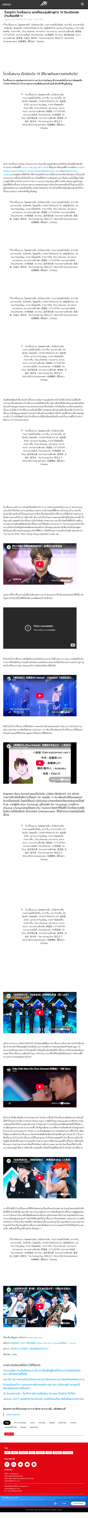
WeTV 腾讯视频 (28, 1343)
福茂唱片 (15, 1343)
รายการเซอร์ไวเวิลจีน (11, 1427)
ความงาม (23, 1453)
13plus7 (40, 1343)
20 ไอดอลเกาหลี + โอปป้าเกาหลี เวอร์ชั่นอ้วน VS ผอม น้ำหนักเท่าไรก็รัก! (39, 1394)
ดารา (32, 1453)
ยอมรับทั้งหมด (78, 1503)
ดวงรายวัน (67, 1453)
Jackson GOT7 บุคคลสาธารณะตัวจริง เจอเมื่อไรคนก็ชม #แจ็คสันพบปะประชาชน (43, 1399)
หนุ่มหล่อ (40, 1453)
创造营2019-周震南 (19, 1348)
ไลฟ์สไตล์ (57, 1453)
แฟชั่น (14, 1453)
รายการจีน (73, 1423)
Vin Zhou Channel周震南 (55, 1343)
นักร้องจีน (52, 1423)
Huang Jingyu (10, 171)
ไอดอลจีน (23, 1427)
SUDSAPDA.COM (20, 19)
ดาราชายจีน (41, 1423)
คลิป (7, 1453)
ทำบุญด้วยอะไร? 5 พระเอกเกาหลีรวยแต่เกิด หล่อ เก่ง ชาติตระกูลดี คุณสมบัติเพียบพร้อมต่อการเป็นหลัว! (41, 1387)
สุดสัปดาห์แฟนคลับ (13, 1414)
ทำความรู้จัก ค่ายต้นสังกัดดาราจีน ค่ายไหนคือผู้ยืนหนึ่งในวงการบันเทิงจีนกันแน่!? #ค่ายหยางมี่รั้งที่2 (41, 1372)
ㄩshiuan (72, 1343)
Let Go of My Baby (20, 1423)
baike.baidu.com (35, 1337)
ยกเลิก (64, 1503)
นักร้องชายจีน (62, 1423)
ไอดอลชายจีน (34, 1427)
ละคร (48, 1453)
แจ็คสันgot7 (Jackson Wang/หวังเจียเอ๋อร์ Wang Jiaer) (38, 171)
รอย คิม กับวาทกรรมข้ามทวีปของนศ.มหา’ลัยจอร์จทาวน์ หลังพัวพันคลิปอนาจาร (43, 1380)
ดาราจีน (32, 1423)
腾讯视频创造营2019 (39, 1348)
